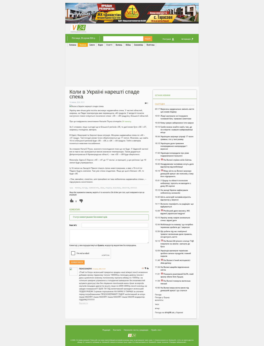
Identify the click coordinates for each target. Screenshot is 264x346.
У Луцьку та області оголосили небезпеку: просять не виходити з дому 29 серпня (175, 183)
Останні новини (162, 95)
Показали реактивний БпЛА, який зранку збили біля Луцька (176, 275)
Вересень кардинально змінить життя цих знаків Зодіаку (177, 110)
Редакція (106, 329)
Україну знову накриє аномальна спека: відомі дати (175, 219)
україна (78, 188)
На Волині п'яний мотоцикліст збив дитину (175, 261)
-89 (142, 268)
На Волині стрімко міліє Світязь (177, 159)
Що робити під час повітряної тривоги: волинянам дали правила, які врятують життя (176, 234)
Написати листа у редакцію (136, 329)
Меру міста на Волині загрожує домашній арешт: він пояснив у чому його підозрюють (176, 173)
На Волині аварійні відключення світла (174, 268)
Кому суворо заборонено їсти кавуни (177, 122)
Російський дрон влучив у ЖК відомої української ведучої (175, 212)
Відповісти (83, 303)
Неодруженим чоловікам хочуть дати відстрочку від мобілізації (177, 165)
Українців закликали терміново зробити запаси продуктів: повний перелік (175, 253)
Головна (72, 45)
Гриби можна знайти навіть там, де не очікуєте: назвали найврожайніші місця (176, 129)
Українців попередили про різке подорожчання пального (174, 154)
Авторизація (186, 39)
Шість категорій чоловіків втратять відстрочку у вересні (175, 198)
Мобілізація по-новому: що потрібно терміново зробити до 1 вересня (176, 225)
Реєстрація (167, 39)
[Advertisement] (132, 67)
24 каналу (126, 121)
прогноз (133, 188)
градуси (108, 188)
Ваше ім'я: (73, 225)
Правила (101, 245)
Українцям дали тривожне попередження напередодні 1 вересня (173, 146)
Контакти (117, 329)
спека (102, 188)
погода (85, 188)
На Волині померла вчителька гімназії (175, 282)
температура (94, 188)
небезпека (117, 188)
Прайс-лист (156, 329)
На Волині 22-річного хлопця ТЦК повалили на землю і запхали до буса (177, 243)
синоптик (125, 188)
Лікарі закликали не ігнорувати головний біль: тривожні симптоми (175, 117)
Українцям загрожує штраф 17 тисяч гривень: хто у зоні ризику (176, 137)
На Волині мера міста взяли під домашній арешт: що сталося (174, 289)
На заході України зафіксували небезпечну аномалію (174, 191)
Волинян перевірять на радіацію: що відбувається (177, 205)
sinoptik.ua (169, 312)
